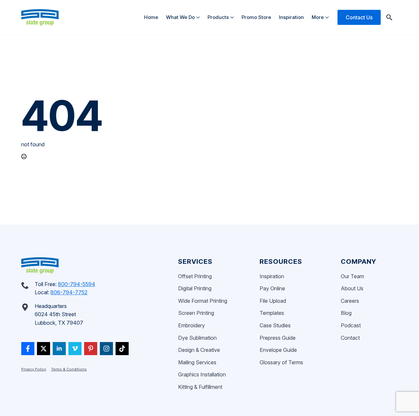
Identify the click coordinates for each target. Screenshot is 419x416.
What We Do (180, 17)
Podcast (351, 325)
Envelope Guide (278, 350)
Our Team (352, 276)
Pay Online (272, 288)
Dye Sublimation (197, 338)
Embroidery (191, 325)
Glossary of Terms (281, 362)
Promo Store (256, 17)
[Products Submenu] (233, 17)
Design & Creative (199, 350)
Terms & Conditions (69, 369)
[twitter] (43, 348)
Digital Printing (194, 288)
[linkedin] (59, 348)
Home (151, 17)
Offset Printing (195, 276)
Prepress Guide (278, 338)
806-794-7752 (68, 292)
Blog (346, 313)
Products (218, 17)
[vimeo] (75, 348)
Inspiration (291, 17)
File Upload (273, 301)
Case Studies (275, 325)
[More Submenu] (328, 17)
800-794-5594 (76, 284)
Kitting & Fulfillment (200, 387)
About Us (352, 288)
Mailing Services (197, 362)
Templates (272, 313)
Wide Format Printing (202, 301)
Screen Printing (196, 313)
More (318, 17)
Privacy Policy (33, 369)
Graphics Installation (202, 374)
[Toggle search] (389, 17)
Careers (350, 301)
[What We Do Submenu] (199, 17)
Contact (350, 338)
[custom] (27, 348)
